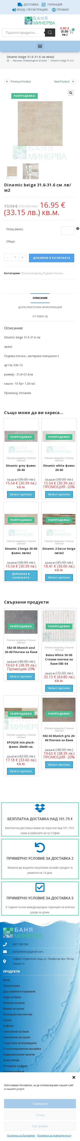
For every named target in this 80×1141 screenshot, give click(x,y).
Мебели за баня (14, 1003)
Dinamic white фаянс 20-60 (59, 468)
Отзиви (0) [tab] (40, 316)
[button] (74, 1077)
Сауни (7, 1020)
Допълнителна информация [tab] (40, 307)
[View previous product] (7, 81)
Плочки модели (31, 273)
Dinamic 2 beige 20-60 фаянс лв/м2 (21, 551)
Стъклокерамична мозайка (22, 1048)
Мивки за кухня (13, 1008)
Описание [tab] (40, 298)
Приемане (40, 1104)
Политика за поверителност (54, 1135)
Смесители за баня (16, 1031)
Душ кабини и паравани (19, 991)
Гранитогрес (11, 985)
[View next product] (73, 81)
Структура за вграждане (20, 1043)
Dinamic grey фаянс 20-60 (21, 468)
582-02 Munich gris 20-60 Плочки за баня (59, 738)
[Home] (8, 60)
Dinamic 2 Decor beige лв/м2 (58, 551)
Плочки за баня (13, 1071)
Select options (21, 494)
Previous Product (21, 81)
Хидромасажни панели (19, 1054)
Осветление (11, 1060)
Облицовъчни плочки (17, 1014)
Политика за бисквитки (21, 1135)
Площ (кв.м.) (14, 229)
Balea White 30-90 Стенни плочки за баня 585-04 (59, 659)
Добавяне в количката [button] (21, 575)
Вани (6, 980)
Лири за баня (12, 997)
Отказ (40, 1115)
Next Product (61, 81)
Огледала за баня (15, 1066)
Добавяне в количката (51, 258)
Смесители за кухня (16, 1037)
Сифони (8, 1025)
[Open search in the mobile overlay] (28, 32)
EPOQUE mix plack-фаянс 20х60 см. (21, 744)
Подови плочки (53, 273)
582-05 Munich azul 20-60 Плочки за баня (21, 650)
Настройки (40, 1126)
